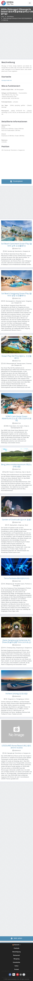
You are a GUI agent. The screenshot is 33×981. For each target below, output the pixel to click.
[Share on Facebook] (10, 974)
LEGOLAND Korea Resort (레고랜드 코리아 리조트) (16, 746)
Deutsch (17, 944)
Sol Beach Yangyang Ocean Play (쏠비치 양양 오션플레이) (16, 294)
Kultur (16, 966)
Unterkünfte (16, 962)
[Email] (23, 974)
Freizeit (16, 969)
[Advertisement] (16, 41)
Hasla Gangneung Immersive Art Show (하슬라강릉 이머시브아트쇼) (16, 641)
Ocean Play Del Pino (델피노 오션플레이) (16, 357)
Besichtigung (10, 16)
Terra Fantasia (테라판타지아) (16, 578)
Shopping (16, 958)
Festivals (16, 948)
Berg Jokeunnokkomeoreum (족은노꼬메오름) (16, 465)
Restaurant (16, 955)
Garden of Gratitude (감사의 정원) (16, 519)
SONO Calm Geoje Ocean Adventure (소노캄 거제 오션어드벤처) (16, 418)
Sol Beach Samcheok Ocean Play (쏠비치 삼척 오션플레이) (16, 244)
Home (2, 16)
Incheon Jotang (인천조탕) (17, 693)
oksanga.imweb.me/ (6, 80)
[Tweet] (14, 974)
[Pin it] (17, 974)
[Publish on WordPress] (20, 974)
